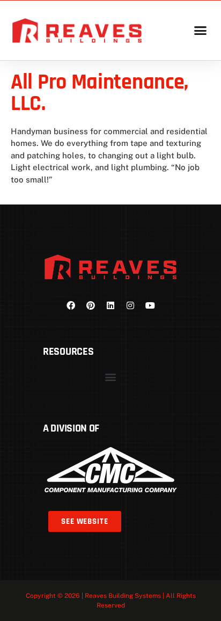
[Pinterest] (90, 305)
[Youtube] (150, 305)
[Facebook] (70, 305)
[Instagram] (130, 305)
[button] (200, 30)
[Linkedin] (110, 305)
